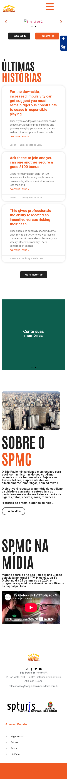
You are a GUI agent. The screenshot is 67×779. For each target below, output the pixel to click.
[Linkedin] (35, 669)
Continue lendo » (19, 136)
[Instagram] (27, 669)
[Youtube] (40, 669)
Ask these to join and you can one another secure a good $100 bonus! (31, 162)
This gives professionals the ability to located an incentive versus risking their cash (30, 217)
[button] (6, 21)
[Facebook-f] (31, 669)
